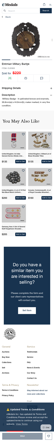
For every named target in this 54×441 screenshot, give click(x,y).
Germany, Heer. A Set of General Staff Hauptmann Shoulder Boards (13, 228)
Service (30, 357)
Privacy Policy (8, 395)
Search (46, 11)
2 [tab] (14, 59)
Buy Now (6, 357)
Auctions (5, 352)
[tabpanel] (26, 39)
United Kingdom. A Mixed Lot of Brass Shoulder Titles (39, 155)
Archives (5, 373)
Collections (6, 362)
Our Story (31, 373)
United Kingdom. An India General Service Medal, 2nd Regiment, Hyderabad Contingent (12, 155)
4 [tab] (31, 59)
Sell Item (27, 311)
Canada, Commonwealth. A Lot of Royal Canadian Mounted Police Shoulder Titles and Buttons (39, 191)
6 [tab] (47, 59)
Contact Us (32, 378)
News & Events (33, 368)
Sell (3, 368)
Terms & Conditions (10, 390)
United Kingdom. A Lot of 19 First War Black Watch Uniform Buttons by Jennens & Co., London (14, 191)
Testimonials (32, 352)
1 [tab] (6, 59)
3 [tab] (22, 59)
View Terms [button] (22, 424)
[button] (50, 4)
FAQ (29, 362)
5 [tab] (39, 59)
